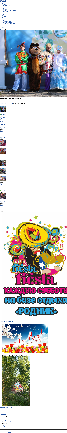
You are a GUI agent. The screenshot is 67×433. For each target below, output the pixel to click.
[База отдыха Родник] (3, 414)
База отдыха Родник (4, 420)
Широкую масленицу (3, 103)
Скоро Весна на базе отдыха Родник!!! (7, 421)
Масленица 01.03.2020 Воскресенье (6, 412)
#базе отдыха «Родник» (10, 103)
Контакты (3, 427)
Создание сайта (17, 424)
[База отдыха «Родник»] (3, 2)
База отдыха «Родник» (5, 424)
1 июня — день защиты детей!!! (6, 419)
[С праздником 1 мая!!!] (25, 352)
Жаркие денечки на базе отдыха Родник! (6, 407)
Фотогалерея (3, 426)
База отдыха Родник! (4, 422)
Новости (3, 100)
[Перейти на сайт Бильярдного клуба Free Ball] (4, 410)
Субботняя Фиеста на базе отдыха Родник (6, 321)
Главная (3, 425)
